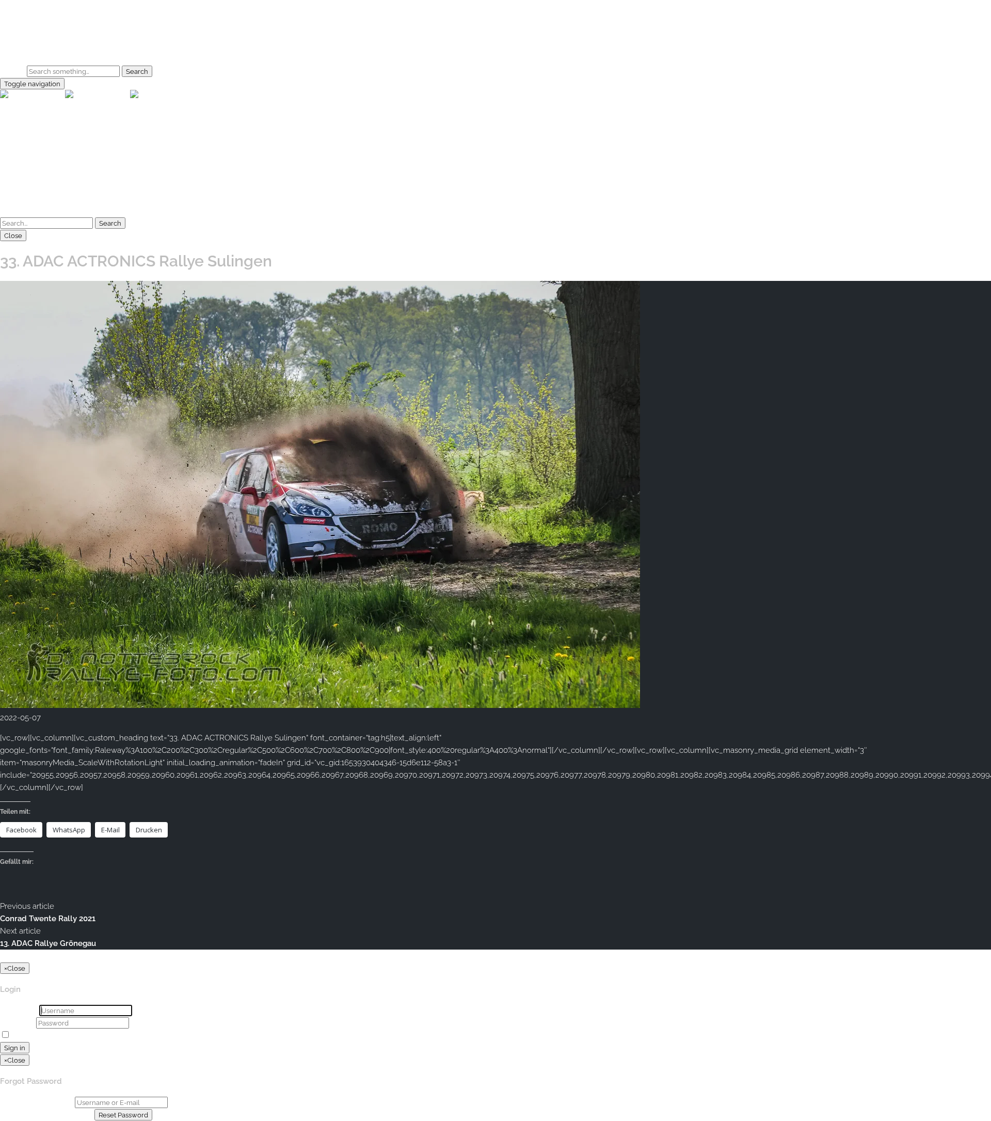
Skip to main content (37, 6)
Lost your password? (105, 1035)
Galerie (33, 38)
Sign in (14, 1048)
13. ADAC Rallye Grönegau (48, 943)
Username (18, 1010)
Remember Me (39, 1035)
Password (17, 1023)
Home (32, 26)
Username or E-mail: (36, 1102)
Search (12, 71)
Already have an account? (46, 1114)
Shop (30, 51)
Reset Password (123, 1115)
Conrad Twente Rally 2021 (47, 918)
